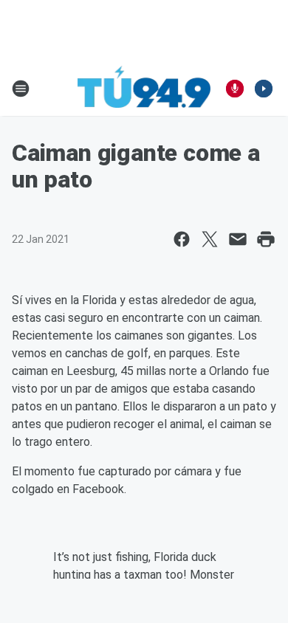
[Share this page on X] (209, 239)
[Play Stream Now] (263, 88)
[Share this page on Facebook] (181, 239)
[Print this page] (266, 239)
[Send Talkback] (235, 88)
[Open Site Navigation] (21, 88)
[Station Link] (144, 88)
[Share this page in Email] (237, 239)
